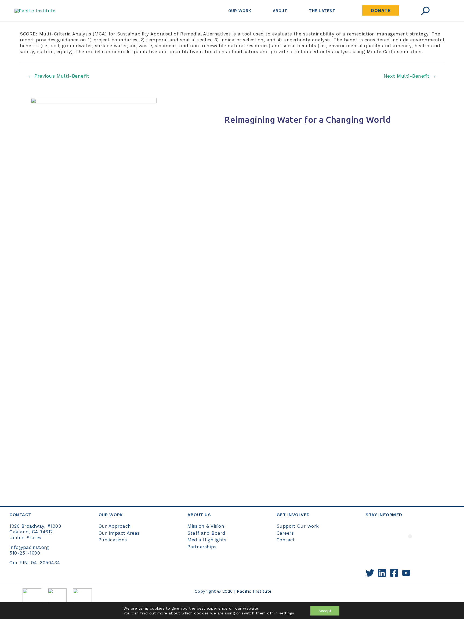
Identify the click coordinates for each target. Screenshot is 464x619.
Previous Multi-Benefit (58, 76)
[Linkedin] (382, 573)
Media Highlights (206, 539)
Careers (285, 533)
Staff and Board (206, 533)
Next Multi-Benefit (410, 76)
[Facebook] (394, 573)
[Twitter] (369, 573)
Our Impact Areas (119, 533)
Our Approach (115, 526)
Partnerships (201, 546)
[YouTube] (406, 573)
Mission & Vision (205, 526)
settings (286, 613)
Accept (324, 611)
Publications (113, 539)
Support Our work (298, 526)
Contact (286, 539)
